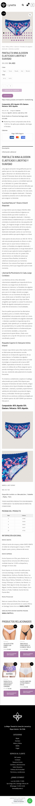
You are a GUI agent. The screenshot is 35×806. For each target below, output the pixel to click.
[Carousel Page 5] (13, 33)
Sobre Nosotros (17, 767)
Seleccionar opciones (11, 654)
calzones (15, 113)
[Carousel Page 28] (6, 38)
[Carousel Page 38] (29, 38)
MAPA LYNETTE (24, 606)
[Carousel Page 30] (10, 38)
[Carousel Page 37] (26, 38)
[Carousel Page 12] (29, 33)
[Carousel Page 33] (17, 38)
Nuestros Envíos (18, 762)
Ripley (5, 497)
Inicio (3, 46)
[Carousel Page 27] (3, 38)
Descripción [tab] (5, 148)
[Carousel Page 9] (22, 33)
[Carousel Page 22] (22, 35)
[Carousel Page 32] (15, 38)
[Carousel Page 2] (6, 33)
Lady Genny (21, 113)
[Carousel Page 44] (21, 40)
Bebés (17, 746)
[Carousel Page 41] (14, 40)
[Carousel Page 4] (10, 33)
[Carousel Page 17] (10, 35)
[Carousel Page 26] (31, 35)
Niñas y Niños (9, 46)
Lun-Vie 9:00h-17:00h (17, 781)
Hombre (17, 741)
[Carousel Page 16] (8, 35)
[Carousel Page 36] (24, 38)
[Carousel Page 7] (17, 33)
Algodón (10, 113)
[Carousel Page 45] (23, 40)
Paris (9, 497)
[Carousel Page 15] (6, 35)
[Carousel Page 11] (26, 33)
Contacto (17, 760)
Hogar (17, 748)
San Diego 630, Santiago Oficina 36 (17, 783)
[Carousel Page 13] (31, 33)
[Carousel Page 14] (3, 35)
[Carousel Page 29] (8, 38)
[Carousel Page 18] (13, 35)
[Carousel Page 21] (19, 35)
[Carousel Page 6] (15, 33)
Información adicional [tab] (9, 152)
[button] (23, 5)
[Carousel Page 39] (31, 38)
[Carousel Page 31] (13, 38)
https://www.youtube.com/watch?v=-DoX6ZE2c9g (17, 100)
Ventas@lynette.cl (17, 788)
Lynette (12, 5)
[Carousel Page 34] (19, 38)
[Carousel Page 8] (19, 33)
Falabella (30, 494)
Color (3, 67)
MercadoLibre (21, 494)
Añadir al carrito (12, 90)
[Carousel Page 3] (8, 33)
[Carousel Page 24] (26, 35)
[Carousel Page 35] (22, 38)
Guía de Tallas (7, 95)
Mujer (17, 738)
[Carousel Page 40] (11, 40)
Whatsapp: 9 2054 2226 (17, 786)
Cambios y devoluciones (17, 765)
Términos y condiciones (17, 772)
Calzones (16, 46)
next (30, 27)
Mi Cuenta (17, 757)
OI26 (26, 113)
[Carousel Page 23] (24, 35)
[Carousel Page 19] (15, 35)
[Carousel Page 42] (16, 40)
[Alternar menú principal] (32, 5)
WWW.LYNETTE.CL (8, 613)
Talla (3, 75)
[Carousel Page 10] (24, 33)
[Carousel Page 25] (29, 35)
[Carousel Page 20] (17, 35)
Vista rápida (9, 638)
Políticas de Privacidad (17, 769)
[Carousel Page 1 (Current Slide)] (3, 33)
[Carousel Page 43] (18, 40)
